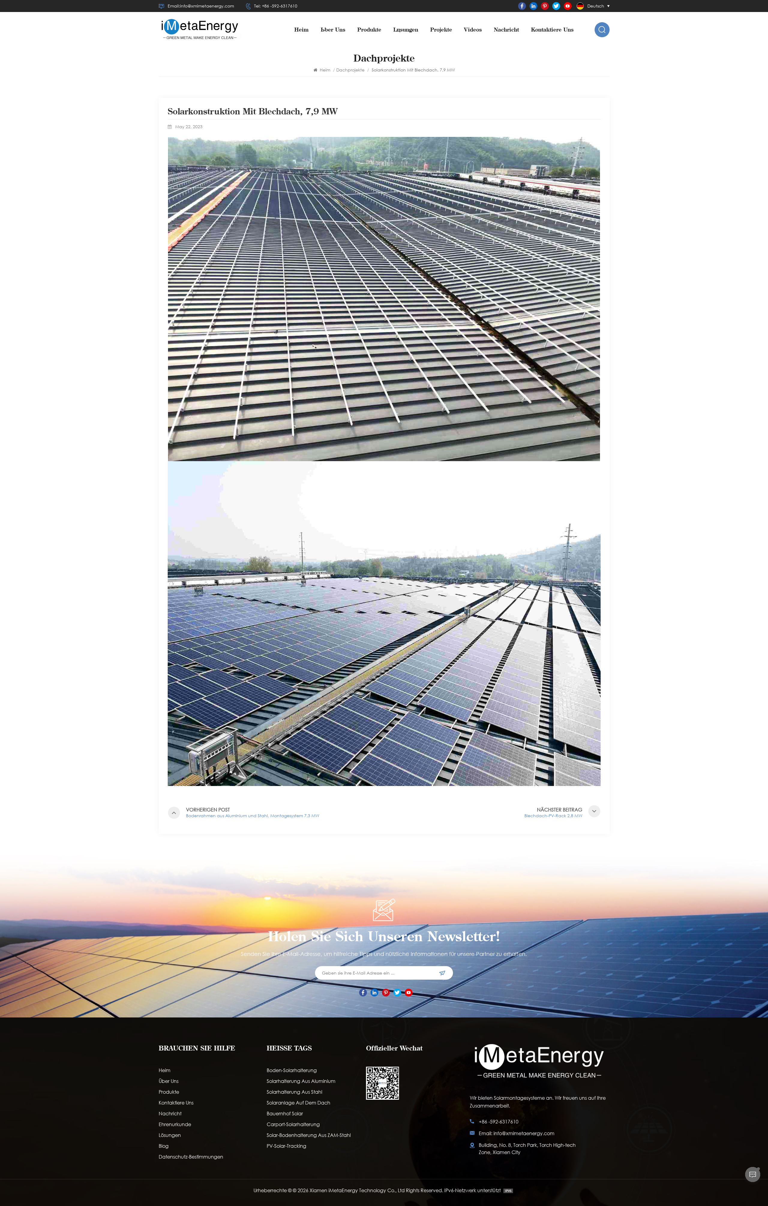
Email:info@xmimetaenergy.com (201, 6)
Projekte (441, 29)
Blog (164, 1146)
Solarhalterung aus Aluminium (301, 1081)
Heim (301, 29)
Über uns (333, 29)
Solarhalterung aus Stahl (294, 1092)
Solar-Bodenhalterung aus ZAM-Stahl (309, 1135)
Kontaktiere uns (552, 29)
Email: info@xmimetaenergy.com (516, 1133)
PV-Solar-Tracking (286, 1146)
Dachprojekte (350, 70)
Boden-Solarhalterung (292, 1070)
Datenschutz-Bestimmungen (191, 1156)
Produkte (369, 29)
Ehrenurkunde (175, 1124)
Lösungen (405, 29)
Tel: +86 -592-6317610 (275, 6)
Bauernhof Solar (285, 1113)
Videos (473, 29)
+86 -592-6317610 (498, 1121)
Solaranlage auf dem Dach (298, 1102)
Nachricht (506, 29)
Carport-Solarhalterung (293, 1124)
